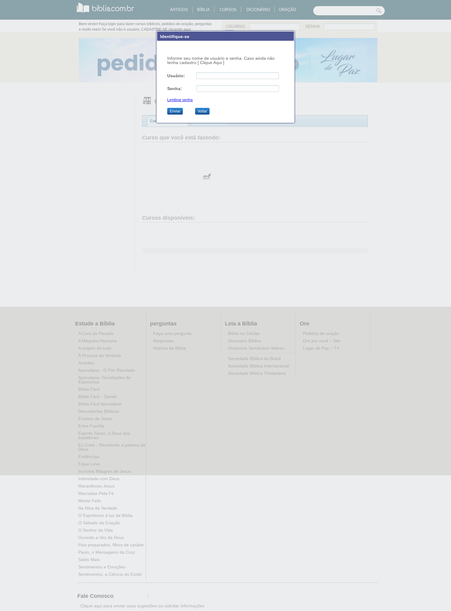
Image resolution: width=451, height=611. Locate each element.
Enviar (175, 111)
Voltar (202, 111)
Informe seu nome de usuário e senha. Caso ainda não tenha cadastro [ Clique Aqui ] (221, 60)
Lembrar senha (180, 100)
